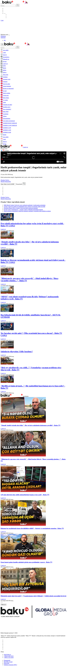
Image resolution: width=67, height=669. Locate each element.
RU (5, 40)
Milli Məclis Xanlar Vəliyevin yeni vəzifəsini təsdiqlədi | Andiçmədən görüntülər (24, 205)
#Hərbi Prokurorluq (6, 181)
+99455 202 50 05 (8, 656)
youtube (6, 150)
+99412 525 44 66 (8, 657)
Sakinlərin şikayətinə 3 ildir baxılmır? (17, 351)
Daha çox (3, 604)
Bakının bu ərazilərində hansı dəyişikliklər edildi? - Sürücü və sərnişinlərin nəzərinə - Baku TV (32, 528)
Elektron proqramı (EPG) (10, 664)
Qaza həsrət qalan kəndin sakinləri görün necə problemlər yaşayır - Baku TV (26, 562)
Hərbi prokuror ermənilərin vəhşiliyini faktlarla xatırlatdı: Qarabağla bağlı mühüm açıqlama (27, 211)
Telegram (3, 37)
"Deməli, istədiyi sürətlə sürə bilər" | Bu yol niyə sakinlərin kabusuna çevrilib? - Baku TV (30, 425)
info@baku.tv (7, 654)
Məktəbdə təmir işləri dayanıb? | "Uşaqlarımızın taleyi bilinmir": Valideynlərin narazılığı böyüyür (33, 596)
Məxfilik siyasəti (8, 661)
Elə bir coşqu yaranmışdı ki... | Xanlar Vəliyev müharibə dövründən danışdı (23, 209)
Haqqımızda (7, 660)
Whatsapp (3, 36)
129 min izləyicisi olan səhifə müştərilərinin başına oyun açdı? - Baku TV (25, 495)
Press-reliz (6, 663)
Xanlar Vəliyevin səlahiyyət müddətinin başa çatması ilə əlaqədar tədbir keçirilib (24, 206)
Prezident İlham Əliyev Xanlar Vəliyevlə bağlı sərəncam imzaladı (21, 208)
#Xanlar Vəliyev (5, 180)
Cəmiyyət (25, 147)
